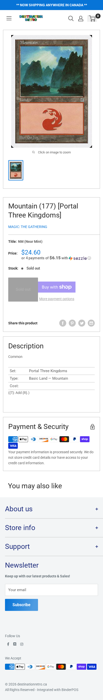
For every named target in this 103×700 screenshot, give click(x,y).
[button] (58, 258)
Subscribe (21, 604)
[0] (92, 18)
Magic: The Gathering (27, 227)
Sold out (23, 289)
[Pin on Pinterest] (72, 323)
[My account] (80, 18)
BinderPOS (70, 690)
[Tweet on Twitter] (81, 323)
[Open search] (71, 18)
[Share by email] (91, 323)
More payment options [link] (56, 299)
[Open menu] (9, 18)
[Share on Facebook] (62, 323)
